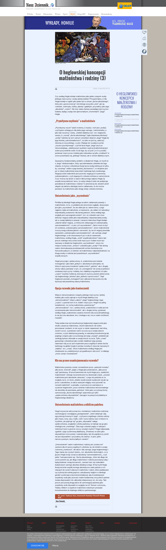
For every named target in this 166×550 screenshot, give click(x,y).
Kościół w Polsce (74, 527)
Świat (38, 13)
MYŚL (102, 523)
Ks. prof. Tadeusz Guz (53, 9)
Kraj (28, 526)
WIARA (73, 523)
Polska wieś (60, 529)
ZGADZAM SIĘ (37, 546)
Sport (65, 13)
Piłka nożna (89, 528)
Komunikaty (106, 13)
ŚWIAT (44, 523)
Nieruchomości (61, 531)
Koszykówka (89, 531)
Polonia (29, 528)
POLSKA (30, 523)
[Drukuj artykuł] (56, 89)
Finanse (59, 528)
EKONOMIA (60, 523)
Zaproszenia (93, 13)
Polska (30, 13)
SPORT (87, 523)
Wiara (57, 13)
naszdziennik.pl (39, 9)
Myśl (72, 13)
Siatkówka (88, 529)
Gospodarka (60, 526)
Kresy (29, 529)
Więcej (55, 546)
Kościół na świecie (74, 530)
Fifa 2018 (88, 526)
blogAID (81, 13)
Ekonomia (47, 13)
